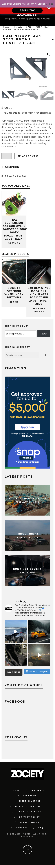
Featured (29, 796)
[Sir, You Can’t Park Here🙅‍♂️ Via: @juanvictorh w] (16, 631)
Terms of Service (30, 812)
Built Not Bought (27, 568)
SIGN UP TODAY (27, 10)
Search (43, 333)
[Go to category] (45, 355)
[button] (48, 54)
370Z (29, 27)
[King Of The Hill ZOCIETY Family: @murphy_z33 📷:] (39, 631)
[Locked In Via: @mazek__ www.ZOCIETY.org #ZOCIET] (39, 655)
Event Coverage (30, 801)
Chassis (17, 27)
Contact (22, 828)
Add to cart (30, 156)
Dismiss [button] (49, 3)
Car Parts (38, 790)
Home (6, 27)
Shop (16, 790)
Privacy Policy (29, 817)
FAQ (40, 828)
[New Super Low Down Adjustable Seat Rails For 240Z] (16, 655)
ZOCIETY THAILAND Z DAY (27, 498)
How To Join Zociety (29, 806)
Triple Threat (27, 533)
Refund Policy (30, 823)
